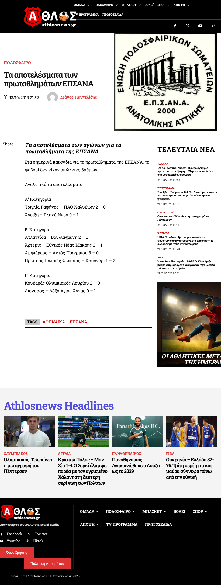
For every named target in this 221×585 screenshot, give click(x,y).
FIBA (160, 257)
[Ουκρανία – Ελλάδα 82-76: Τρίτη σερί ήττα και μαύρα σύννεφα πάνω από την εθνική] (191, 431)
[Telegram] (8, 207)
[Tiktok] (213, 26)
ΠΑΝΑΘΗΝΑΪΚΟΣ (126, 453)
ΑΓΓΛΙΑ (64, 453)
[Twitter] (188, 26)
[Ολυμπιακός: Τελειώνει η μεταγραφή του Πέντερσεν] (29, 431)
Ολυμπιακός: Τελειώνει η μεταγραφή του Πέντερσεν (183, 218)
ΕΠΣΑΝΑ (78, 321)
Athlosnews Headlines (59, 405)
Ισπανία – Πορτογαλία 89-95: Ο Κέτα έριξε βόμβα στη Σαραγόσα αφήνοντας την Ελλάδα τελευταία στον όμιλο (186, 264)
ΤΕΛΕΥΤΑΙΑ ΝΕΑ (186, 149)
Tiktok (38, 540)
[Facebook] (175, 26)
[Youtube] (200, 26)
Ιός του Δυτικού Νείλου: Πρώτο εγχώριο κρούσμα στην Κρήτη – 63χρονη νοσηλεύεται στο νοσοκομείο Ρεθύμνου (186, 171)
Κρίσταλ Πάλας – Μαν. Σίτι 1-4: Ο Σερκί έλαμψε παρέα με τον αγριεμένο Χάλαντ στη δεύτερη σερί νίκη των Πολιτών (82, 471)
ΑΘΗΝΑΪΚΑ (54, 321)
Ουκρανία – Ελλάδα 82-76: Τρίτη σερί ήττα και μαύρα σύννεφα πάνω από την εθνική (190, 468)
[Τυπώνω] (8, 233)
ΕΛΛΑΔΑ (162, 164)
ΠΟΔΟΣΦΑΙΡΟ (17, 63)
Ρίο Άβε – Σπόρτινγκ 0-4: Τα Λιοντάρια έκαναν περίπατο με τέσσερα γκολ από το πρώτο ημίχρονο (187, 195)
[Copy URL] (8, 220)
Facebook (14, 533)
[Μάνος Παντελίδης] (53, 97)
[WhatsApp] (8, 182)
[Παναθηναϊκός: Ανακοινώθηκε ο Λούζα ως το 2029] (137, 431)
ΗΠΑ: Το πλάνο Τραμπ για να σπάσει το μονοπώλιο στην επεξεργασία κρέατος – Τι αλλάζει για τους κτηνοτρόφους (185, 240)
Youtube (13, 540)
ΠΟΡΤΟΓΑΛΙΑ (166, 188)
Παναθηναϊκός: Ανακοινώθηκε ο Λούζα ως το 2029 (136, 465)
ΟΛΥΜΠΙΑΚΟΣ (166, 212)
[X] (8, 169)
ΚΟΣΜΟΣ (163, 233)
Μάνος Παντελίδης (78, 97)
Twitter (41, 533)
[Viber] (8, 195)
